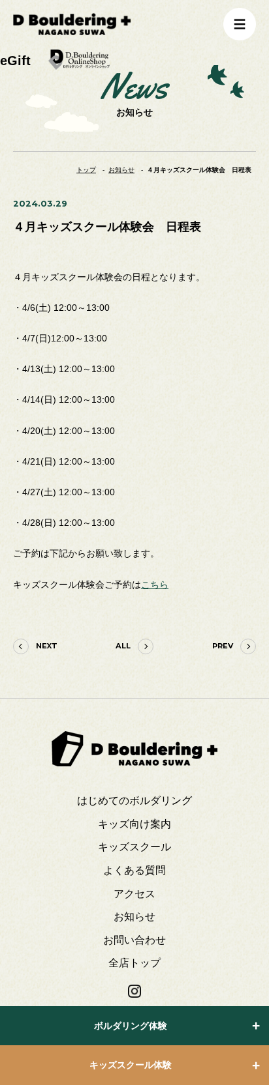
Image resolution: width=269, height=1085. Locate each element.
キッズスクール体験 (130, 1065)
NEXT (46, 645)
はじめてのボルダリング (134, 800)
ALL (123, 645)
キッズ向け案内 (134, 824)
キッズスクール (134, 846)
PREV (222, 645)
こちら (154, 585)
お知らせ (134, 916)
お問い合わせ (134, 940)
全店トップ (134, 962)
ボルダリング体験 (130, 1025)
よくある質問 (134, 870)
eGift (15, 60)
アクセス (134, 893)
